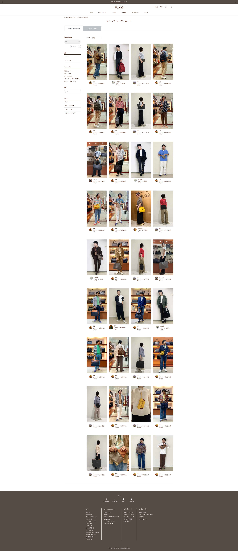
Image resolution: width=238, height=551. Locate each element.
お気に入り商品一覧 (91, 534)
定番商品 (66, 71)
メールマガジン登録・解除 (146, 514)
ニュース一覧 (89, 519)
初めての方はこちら (129, 512)
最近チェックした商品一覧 (92, 532)
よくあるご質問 (128, 519)
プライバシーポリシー (109, 521)
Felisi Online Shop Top (69, 17)
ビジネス (66, 81)
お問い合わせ (127, 521)
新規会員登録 (142, 512)
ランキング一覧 (89, 530)
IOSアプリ (141, 516)
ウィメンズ (68, 60)
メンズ (67, 56)
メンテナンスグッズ (70, 113)
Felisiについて (107, 512)
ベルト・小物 (68, 109)
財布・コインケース (70, 105)
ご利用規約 (107, 519)
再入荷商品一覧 (89, 537)
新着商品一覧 (89, 514)
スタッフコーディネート (82, 17)
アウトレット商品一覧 (91, 516)
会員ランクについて (129, 514)
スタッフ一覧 (92, 29)
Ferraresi (72, 71)
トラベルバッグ (68, 76)
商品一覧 (88, 512)
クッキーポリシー (108, 523)
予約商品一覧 (89, 525)
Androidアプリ (143, 519)
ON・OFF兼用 (75, 78)
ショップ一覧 (89, 539)
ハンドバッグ (67, 78)
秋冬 (74, 81)
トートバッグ (67, 73)
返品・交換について (129, 516)
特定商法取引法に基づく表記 (111, 516)
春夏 (71, 81)
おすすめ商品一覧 (90, 528)
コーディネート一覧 (91, 521)
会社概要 (106, 514)
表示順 (88, 38)
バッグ (67, 101)
